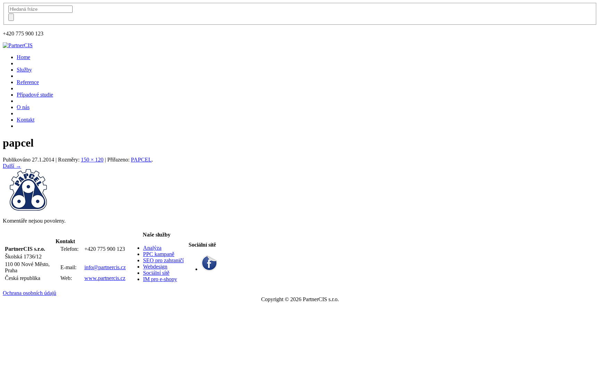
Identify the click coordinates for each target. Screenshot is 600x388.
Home (23, 57)
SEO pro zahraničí (163, 260)
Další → (12, 166)
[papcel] (29, 209)
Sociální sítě (156, 273)
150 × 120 (92, 160)
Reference (28, 82)
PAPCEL (141, 160)
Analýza (152, 248)
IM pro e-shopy (160, 279)
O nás (23, 107)
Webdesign (155, 267)
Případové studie (35, 95)
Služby (24, 70)
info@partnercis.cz (105, 267)
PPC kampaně (158, 254)
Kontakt (25, 120)
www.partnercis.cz (104, 278)
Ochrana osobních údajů (29, 293)
